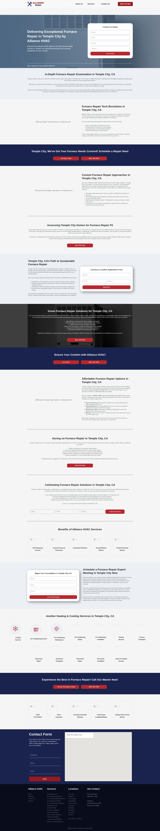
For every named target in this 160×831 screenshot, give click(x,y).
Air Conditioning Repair (54, 801)
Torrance (71, 812)
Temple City (35, 66)
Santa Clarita (72, 803)
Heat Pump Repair (52, 812)
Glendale (71, 808)
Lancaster (71, 805)
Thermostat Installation (54, 819)
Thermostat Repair (53, 817)
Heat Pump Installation (54, 815)
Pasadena (71, 810)
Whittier (70, 815)
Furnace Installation (53, 810)
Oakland (71, 796)
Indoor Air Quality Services (55, 821)
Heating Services (52, 805)
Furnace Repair (51, 808)
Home (28, 66)
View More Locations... (75, 818)
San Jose (71, 794)
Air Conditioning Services (38, 639)
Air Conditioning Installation (55, 803)
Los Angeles (72, 798)
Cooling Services (52, 794)
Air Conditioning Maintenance (56, 798)
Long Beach (72, 801)
